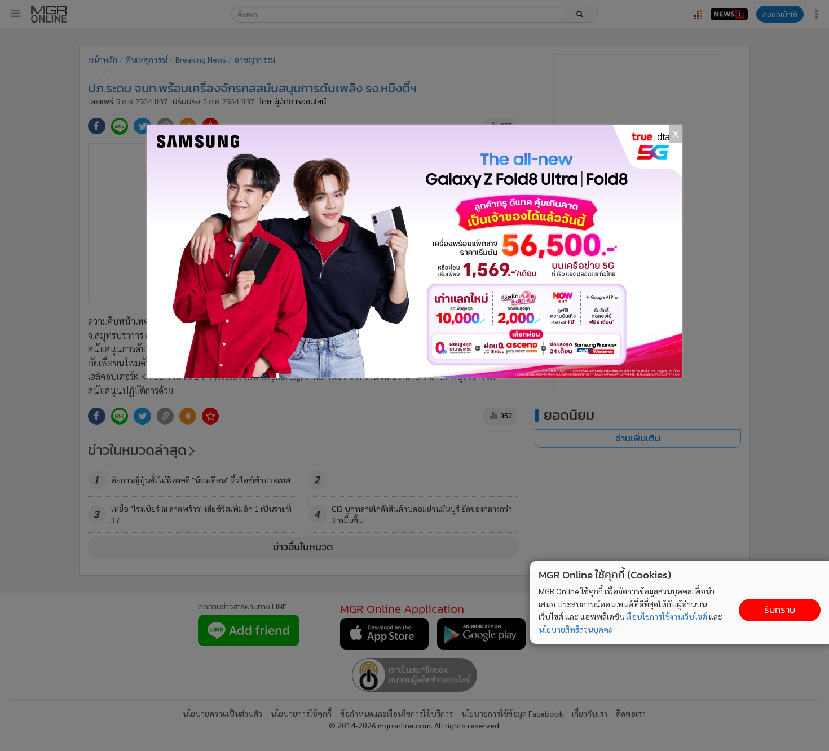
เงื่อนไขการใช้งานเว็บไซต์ (666, 616)
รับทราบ (779, 610)
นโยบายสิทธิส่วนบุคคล (576, 629)
